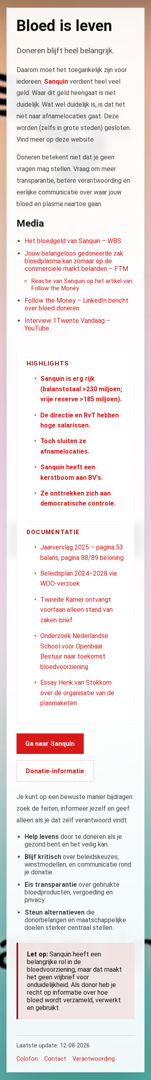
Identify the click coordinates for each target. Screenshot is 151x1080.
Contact (55, 1058)
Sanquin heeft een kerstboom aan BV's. (71, 472)
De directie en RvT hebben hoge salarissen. (79, 420)
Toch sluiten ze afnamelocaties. (64, 446)
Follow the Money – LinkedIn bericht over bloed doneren (76, 304)
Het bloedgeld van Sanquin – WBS (73, 241)
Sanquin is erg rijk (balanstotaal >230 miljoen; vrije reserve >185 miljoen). (81, 389)
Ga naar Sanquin (49, 744)
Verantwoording (93, 1058)
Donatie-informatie (55, 771)
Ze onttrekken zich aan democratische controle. (78, 498)
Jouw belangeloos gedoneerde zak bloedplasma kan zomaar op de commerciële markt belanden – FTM (76, 261)
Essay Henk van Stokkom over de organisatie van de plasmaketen (77, 693)
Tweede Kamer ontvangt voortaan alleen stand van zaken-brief (76, 610)
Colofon (27, 1058)
